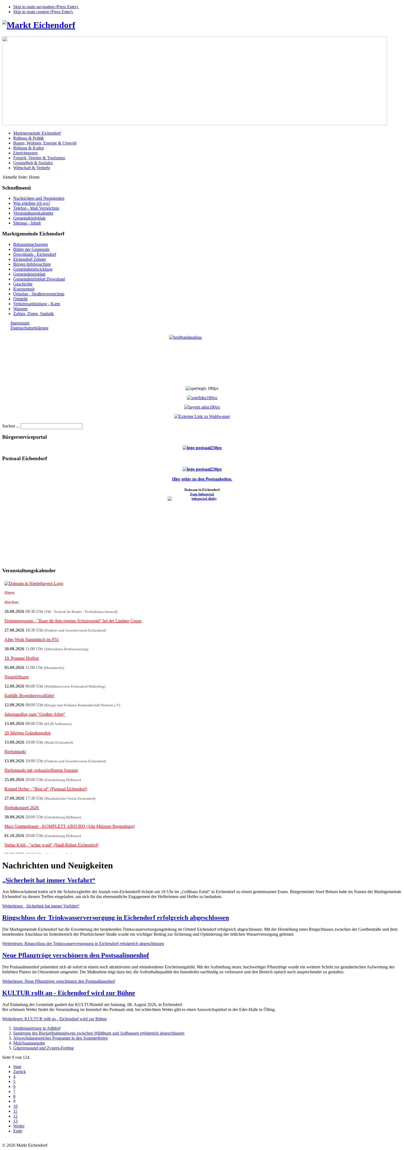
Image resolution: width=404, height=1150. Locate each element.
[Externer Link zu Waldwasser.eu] (202, 416)
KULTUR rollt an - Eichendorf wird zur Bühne (68, 992)
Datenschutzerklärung (29, 328)
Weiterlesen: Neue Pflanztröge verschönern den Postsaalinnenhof (58, 981)
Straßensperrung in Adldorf (36, 1028)
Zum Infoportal (202, 494)
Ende (17, 1131)
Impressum (19, 323)
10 (15, 1106)
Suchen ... (11, 426)
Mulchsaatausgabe (29, 1043)
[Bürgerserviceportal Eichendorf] (202, 447)
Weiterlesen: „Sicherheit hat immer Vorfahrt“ (40, 906)
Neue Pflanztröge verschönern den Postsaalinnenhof (75, 955)
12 (15, 1116)
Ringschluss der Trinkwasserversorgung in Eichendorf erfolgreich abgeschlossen (115, 917)
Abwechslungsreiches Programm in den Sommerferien (60, 1038)
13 (15, 1121)
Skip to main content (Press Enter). (43, 11)
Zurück (19, 1071)
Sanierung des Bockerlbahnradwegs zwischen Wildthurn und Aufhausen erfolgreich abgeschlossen (98, 1033)
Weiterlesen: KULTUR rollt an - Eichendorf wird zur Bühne (54, 1018)
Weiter (18, 1126)
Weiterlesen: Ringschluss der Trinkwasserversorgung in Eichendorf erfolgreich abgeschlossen (83, 943)
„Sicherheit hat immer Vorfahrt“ (48, 880)
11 (15, 1111)
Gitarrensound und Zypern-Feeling (43, 1048)
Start (17, 1066)
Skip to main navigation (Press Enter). (46, 6)
